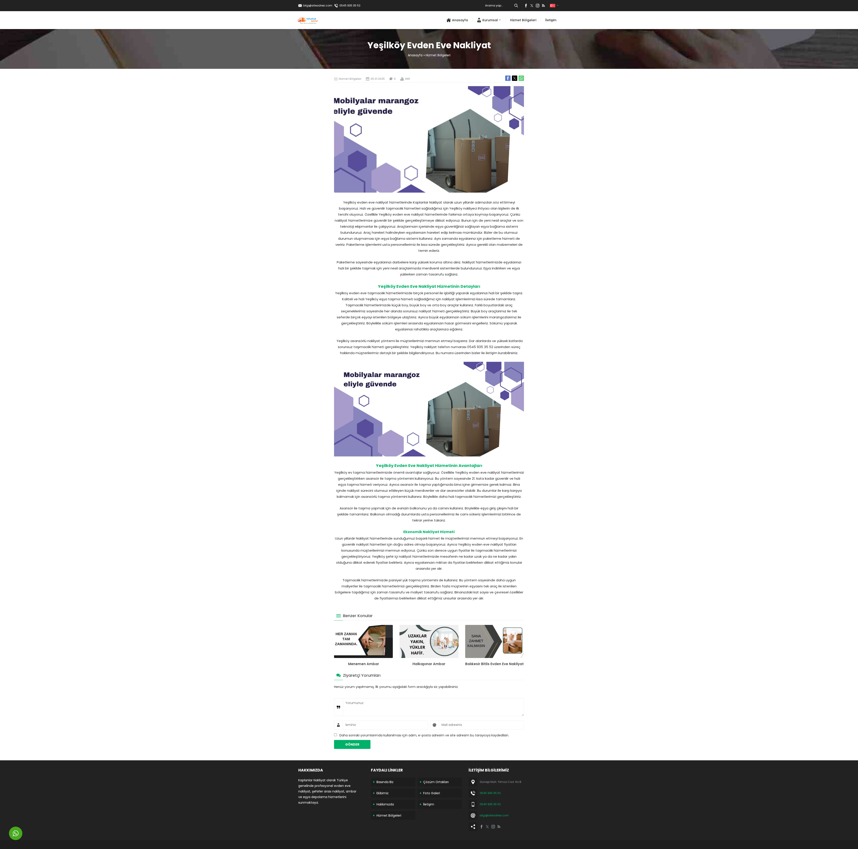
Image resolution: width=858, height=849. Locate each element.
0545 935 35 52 (349, 5)
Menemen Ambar (363, 664)
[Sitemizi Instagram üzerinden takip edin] (537, 5)
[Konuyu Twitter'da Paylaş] (514, 78)
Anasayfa (415, 55)
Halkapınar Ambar (428, 664)
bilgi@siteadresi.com (317, 5)
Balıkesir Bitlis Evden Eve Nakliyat (494, 664)
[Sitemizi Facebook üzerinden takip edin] (526, 5)
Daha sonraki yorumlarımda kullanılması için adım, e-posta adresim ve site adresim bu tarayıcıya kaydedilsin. (424, 735)
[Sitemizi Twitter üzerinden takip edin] (532, 5)
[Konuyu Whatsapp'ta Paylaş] (521, 78)
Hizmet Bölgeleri (438, 55)
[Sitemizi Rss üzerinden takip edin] (543, 5)
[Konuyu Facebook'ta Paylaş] (508, 78)
